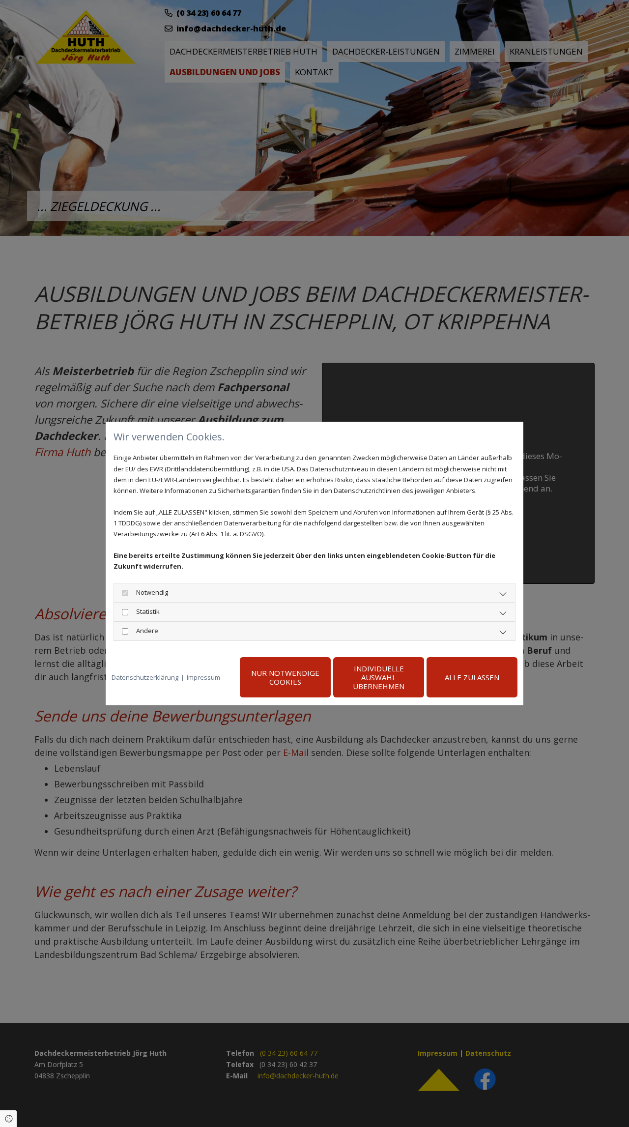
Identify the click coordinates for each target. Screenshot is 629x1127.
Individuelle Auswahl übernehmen (378, 677)
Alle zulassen (472, 677)
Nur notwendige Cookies (285, 677)
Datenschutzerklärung (145, 677)
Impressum (203, 677)
